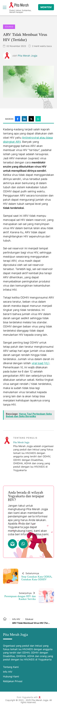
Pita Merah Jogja (19, 5)
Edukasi (9, 26)
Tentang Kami (11, 666)
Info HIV (7, 671)
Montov (46, 7)
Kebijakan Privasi (12, 681)
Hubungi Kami (11, 676)
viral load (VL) (40, 363)
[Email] (12, 543)
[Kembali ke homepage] (6, 621)
